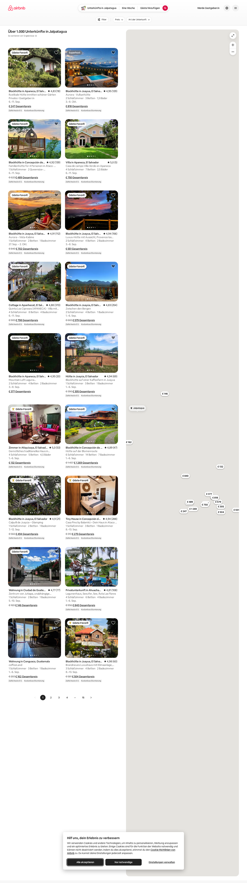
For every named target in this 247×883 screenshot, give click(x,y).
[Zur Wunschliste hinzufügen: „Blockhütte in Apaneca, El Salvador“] (56, 52)
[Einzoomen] (233, 45)
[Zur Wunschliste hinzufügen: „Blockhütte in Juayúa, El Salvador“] (113, 266)
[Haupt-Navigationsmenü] (235, 8)
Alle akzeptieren (85, 862)
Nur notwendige (123, 862)
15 (83, 697)
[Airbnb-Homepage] (16, 8)
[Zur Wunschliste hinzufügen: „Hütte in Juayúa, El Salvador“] (113, 337)
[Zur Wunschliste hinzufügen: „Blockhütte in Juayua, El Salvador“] (113, 52)
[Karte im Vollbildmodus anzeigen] (233, 35)
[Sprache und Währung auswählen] (226, 8)
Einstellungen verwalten (162, 862)
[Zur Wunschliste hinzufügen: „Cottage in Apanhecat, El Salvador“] (56, 266)
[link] (35, 697)
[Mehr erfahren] (36, 36)
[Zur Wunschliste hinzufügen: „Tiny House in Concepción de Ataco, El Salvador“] (113, 480)
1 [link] (42, 697)
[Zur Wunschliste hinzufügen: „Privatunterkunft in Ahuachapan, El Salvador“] (113, 551)
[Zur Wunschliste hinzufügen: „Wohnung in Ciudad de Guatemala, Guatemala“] (56, 551)
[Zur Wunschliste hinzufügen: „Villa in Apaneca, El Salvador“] (113, 123)
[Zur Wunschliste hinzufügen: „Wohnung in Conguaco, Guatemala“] (56, 622)
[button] (20, 106)
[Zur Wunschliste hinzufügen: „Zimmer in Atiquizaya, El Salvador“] (56, 408)
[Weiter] (91, 697)
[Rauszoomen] (233, 51)
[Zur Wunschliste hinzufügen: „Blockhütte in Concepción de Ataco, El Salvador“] (56, 123)
